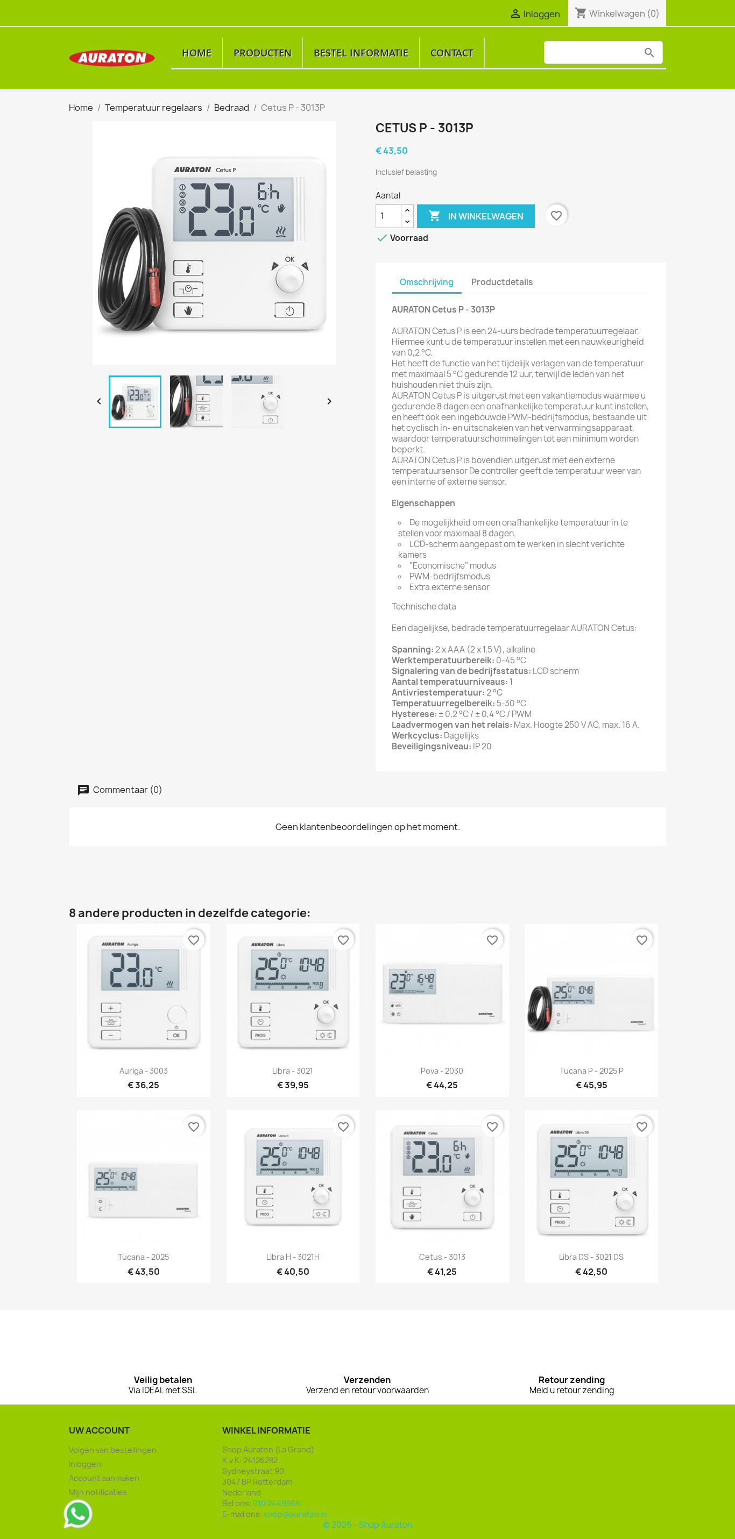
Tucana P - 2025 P (592, 1071)
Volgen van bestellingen (113, 1450)
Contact (451, 52)
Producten (263, 52)
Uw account (99, 1430)
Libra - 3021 (292, 1071)
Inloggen (85, 1464)
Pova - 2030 (442, 1071)
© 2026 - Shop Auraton (367, 1524)
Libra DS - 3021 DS (591, 1257)
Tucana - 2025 (143, 1257)
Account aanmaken (104, 1478)
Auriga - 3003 (143, 1071)
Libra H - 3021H (293, 1257)
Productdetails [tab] (502, 282)
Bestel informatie (361, 52)
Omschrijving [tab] (427, 282)
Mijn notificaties (98, 1492)
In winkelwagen (476, 215)
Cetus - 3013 (442, 1257)
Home (196, 52)
